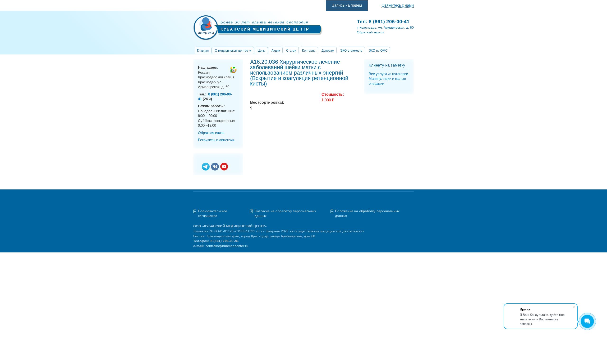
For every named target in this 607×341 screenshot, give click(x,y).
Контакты (308, 50)
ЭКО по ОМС (378, 50)
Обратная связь (211, 133)
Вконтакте (215, 167)
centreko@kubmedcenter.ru (227, 246)
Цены (261, 50)
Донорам (328, 50)
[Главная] (205, 28)
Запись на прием (347, 5)
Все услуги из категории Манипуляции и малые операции (388, 78)
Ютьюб (224, 167)
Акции (275, 50)
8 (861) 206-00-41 (389, 21)
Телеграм (206, 167)
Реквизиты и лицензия (216, 140)
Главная (203, 50)
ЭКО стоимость (351, 50)
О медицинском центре (232, 50)
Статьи (291, 50)
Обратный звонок (370, 32)
